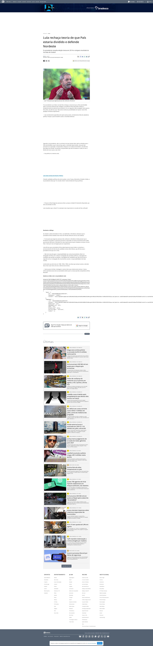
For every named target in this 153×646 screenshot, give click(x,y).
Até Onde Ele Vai (85, 586)
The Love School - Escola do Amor (89, 626)
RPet (55, 606)
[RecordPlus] (131, 1)
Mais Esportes (47, 590)
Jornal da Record (85, 617)
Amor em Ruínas (85, 582)
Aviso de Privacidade (92, 643)
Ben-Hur (83, 593)
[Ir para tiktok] (98, 636)
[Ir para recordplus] (95, 636)
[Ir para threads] (92, 636)
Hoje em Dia (84, 615)
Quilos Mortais (85, 621)
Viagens (55, 608)
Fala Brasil (84, 613)
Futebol (45, 586)
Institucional (104, 574)
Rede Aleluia (102, 606)
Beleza (55, 577)
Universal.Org (102, 617)
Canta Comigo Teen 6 (86, 599)
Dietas (55, 586)
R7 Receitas (56, 604)
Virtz (55, 610)
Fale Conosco (50, 636)
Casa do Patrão (85, 601)
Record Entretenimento (104, 597)
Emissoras (102, 584)
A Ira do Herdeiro (85, 579)
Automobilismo (47, 577)
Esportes (29, 1)
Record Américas (103, 595)
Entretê (24, 1)
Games (55, 595)
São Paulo (71, 615)
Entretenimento (59, 574)
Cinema (55, 584)
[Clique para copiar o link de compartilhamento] (89, 56)
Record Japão (102, 601)
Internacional (71, 604)
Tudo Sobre (71, 621)
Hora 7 (70, 599)
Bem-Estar (56, 579)
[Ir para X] (139, 1)
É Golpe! (70, 597)
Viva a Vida (56, 613)
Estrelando (56, 588)
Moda (55, 597)
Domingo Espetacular (86, 608)
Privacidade (56, 636)
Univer (101, 613)
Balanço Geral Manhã (86, 588)
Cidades (70, 586)
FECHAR (99, 643)
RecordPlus (102, 588)
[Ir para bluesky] (80, 636)
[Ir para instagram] (141, 1)
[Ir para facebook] (137, 1)
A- (48, 61)
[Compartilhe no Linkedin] (82, 56)
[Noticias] (76, 7)
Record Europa (102, 599)
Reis (83, 624)
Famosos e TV (57, 590)
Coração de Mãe (85, 606)
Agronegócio (71, 577)
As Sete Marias (85, 584)
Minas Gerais (71, 606)
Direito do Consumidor (73, 590)
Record (37, 1)
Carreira (101, 579)
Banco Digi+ (102, 577)
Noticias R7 (45, 33)
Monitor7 (71, 608)
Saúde (70, 617)
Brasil (49, 33)
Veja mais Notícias (66, 566)
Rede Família (102, 608)
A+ (46, 61)
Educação (71, 595)
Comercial (102, 582)
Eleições (19, 1)
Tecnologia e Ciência (73, 619)
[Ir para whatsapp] (105, 636)
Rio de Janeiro (72, 613)
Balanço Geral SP (85, 590)
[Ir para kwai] (89, 636)
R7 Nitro (55, 601)
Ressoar (101, 610)
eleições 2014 (87, 333)
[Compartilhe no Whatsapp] (84, 56)
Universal (101, 615)
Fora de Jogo (46, 584)
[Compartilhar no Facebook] (80, 56)
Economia (71, 593)
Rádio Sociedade (103, 593)
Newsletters (102, 586)
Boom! (83, 595)
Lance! (45, 588)
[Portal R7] (3, 1)
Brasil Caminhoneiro (86, 597)
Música (55, 599)
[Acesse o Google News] (86, 56)
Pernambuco (71, 610)
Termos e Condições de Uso (65, 636)
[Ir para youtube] (108, 636)
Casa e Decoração (57, 582)
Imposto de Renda (72, 601)
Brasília (15, 1)
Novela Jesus (84, 619)
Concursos (71, 588)
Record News (43, 1)
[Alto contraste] (44, 61)
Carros (70, 584)
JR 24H (33, 1)
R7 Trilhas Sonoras (103, 590)
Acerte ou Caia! (85, 577)
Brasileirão (46, 579)
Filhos (55, 593)
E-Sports (45, 582)
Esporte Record (85, 610)
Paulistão (46, 593)
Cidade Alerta (84, 604)
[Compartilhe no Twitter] (78, 56)
